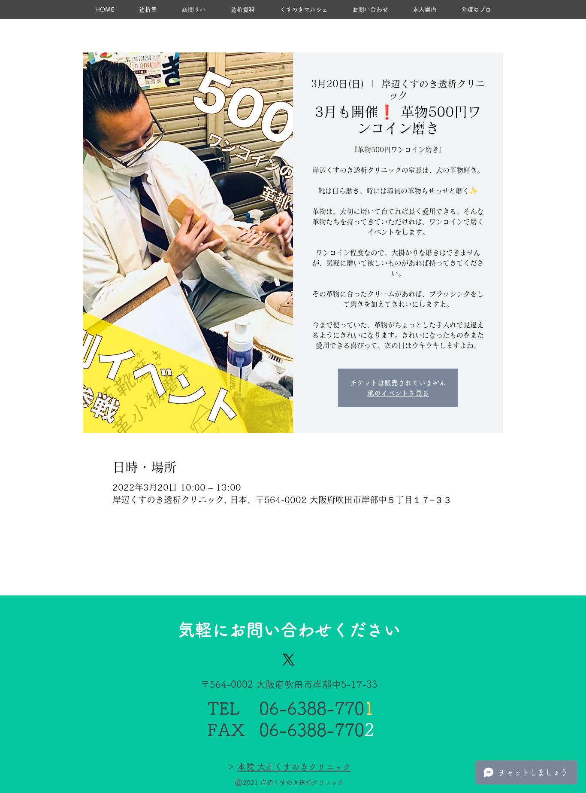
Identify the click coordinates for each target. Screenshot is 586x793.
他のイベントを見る (398, 393)
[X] (288, 659)
